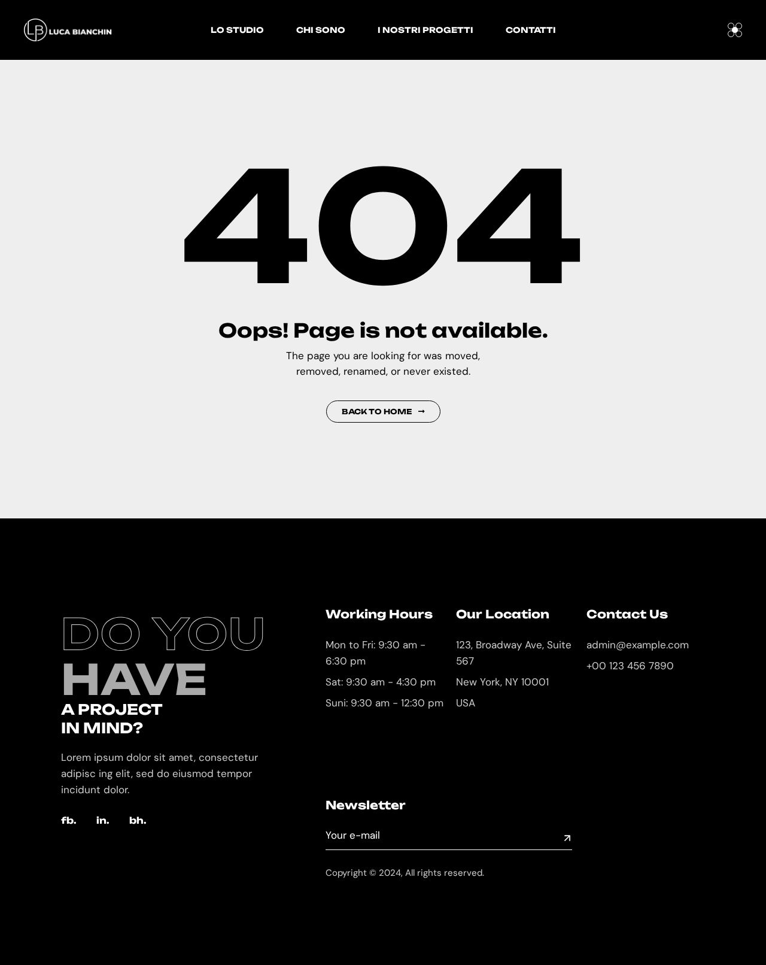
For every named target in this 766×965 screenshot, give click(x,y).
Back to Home (377, 411)
